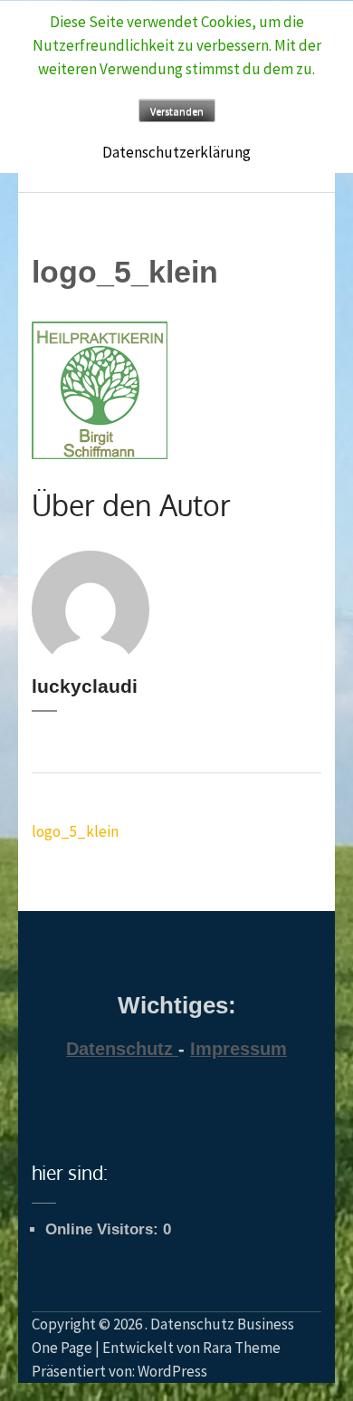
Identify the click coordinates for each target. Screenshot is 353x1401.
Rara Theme (242, 1348)
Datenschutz (119, 1049)
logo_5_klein (75, 831)
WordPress (172, 1371)
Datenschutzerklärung (176, 152)
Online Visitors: (104, 1229)
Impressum (238, 1049)
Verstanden (177, 111)
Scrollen (304, 1345)
